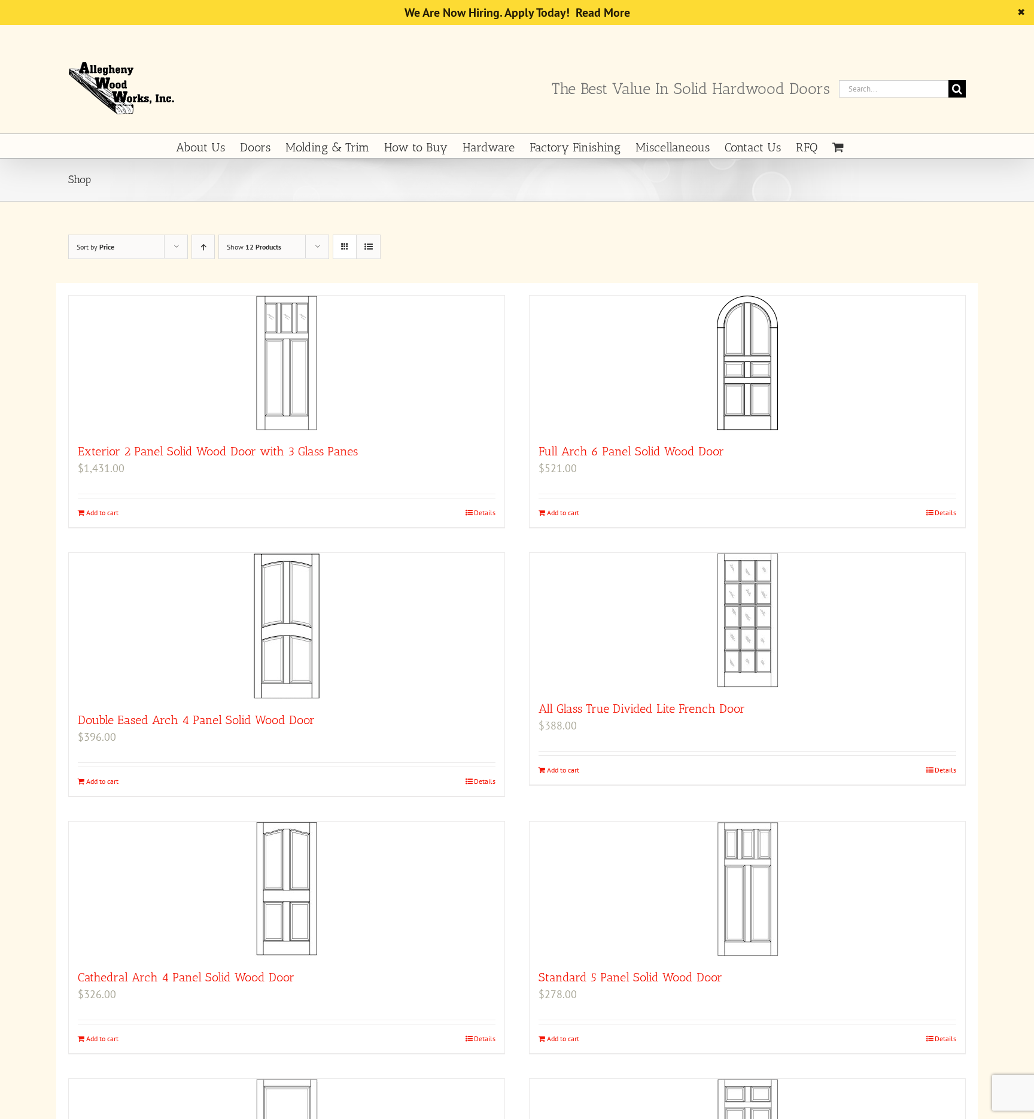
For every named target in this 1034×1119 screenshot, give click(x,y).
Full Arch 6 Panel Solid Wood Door (631, 451)
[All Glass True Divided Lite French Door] (747, 620)
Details (484, 512)
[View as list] (368, 247)
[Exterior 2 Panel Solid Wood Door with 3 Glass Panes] (286, 363)
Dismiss (1009, 12)
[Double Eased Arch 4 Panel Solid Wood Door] (286, 626)
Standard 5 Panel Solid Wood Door (630, 977)
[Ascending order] (203, 247)
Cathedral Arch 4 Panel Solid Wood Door (186, 977)
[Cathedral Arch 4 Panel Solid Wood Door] (286, 889)
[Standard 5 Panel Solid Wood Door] (747, 889)
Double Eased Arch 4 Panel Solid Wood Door (196, 720)
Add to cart (102, 512)
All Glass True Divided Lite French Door (642, 708)
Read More (603, 12)
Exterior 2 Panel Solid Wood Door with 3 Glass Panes (218, 451)
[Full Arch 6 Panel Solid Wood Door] (747, 363)
